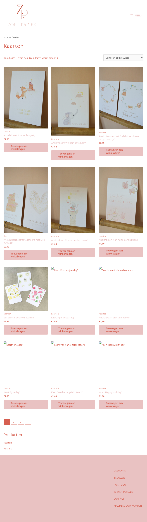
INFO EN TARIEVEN (123, 491)
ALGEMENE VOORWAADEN (128, 505)
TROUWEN (119, 477)
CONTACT (119, 498)
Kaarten (8, 442)
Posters (8, 448)
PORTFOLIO (120, 484)
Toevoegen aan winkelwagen (19, 147)
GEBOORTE (120, 470)
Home (7, 37)
